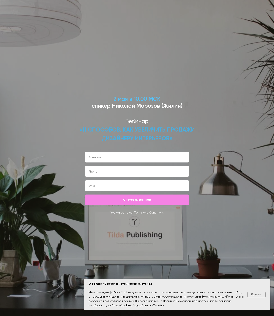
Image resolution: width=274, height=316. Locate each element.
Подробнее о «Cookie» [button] (148, 305)
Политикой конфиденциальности (184, 301)
